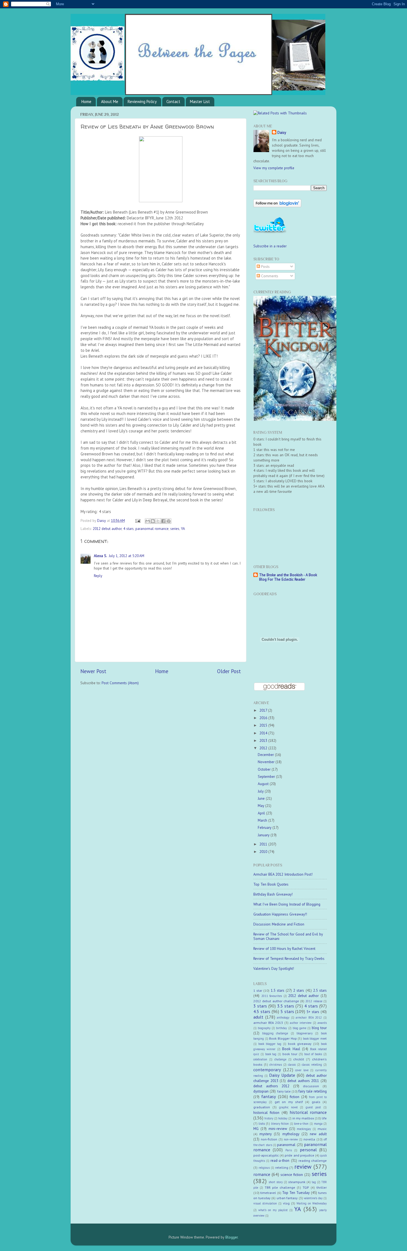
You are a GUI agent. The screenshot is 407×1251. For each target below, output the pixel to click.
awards (322, 1023)
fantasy (268, 1096)
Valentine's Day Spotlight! (273, 968)
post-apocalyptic (266, 1155)
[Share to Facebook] (163, 521)
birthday (281, 1028)
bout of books (313, 1054)
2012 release (313, 1001)
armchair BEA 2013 (268, 1023)
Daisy (102, 520)
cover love (301, 1070)
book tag (271, 1054)
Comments (269, 275)
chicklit (298, 1059)
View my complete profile (273, 167)
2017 (263, 710)
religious (264, 1168)
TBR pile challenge (280, 1187)
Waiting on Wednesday (312, 1203)
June (262, 798)
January (264, 834)
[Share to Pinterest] (168, 521)
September (267, 776)
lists (262, 1123)
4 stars (128, 528)
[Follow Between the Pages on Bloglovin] (277, 205)
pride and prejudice (299, 1155)
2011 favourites (271, 996)
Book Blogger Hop (283, 1038)
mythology (290, 1133)
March (263, 820)
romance (261, 1174)
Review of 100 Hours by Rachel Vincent (284, 948)
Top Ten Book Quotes (270, 884)
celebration (260, 1059)
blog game (299, 1028)
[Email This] (147, 521)
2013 (263, 740)
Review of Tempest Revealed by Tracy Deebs (288, 958)
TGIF (306, 1187)
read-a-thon (280, 1160)
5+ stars (312, 1011)
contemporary (267, 1069)
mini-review (278, 1128)
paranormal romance (152, 528)
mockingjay (304, 1129)
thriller (321, 1187)
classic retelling (312, 1065)
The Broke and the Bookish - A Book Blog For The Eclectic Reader (288, 577)
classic (292, 1065)
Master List (200, 101)
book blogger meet (315, 1038)
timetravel (268, 1193)
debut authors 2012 (271, 1085)
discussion (311, 1086)
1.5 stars (277, 990)
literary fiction (280, 1124)
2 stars (298, 990)
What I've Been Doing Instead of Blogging (286, 904)
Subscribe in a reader (270, 245)
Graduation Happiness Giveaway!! (280, 914)
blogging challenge (275, 1033)
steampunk (296, 1182)
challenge (280, 1059)
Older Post (229, 671)
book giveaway (299, 1044)
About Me (109, 101)
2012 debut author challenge (276, 1001)
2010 (263, 851)
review (302, 1166)
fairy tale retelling (312, 1091)
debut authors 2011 (303, 1080)
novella (309, 1139)
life (324, 1118)
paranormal (286, 1144)
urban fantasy (287, 1198)
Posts (265, 266)
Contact (173, 101)
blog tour (319, 1027)
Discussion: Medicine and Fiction (278, 924)
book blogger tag (269, 1044)
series (174, 528)
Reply (98, 575)
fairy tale (284, 1091)
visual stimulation (265, 1203)
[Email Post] (137, 520)
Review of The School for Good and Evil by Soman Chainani (288, 936)
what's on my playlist (273, 1210)
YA (183, 528)
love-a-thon (301, 1124)
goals (316, 1102)
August (264, 783)
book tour (289, 1054)
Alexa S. (100, 555)
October (265, 769)
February (265, 827)
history (268, 1118)
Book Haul (291, 1048)
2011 (263, 844)
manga (318, 1124)
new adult (318, 1133)
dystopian (261, 1091)
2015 (263, 725)
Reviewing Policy (142, 101)
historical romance (308, 1112)
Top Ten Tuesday (296, 1192)
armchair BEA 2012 (309, 1017)
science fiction (291, 1174)
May (261, 805)
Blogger (231, 1237)
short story (276, 1182)
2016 (263, 717)
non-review (291, 1139)
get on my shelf (289, 1102)
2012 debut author (107, 528)
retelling (281, 1167)
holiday (282, 1118)
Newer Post (93, 671)
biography (264, 1028)
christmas (275, 1065)
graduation (261, 1107)
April (262, 813)
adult (258, 1017)
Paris (288, 1150)
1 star (257, 990)
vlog (286, 1203)
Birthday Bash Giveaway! (273, 894)
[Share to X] (158, 521)
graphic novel (288, 1107)
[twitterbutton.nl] (269, 232)
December (266, 754)
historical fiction (266, 1112)
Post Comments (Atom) (120, 682)
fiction (294, 1096)
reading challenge (312, 1160)
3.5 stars (285, 1006)
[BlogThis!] (153, 521)
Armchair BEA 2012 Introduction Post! (283, 874)
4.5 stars (261, 1011)
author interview (300, 1023)
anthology (283, 1017)
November (266, 761)
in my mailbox (303, 1118)
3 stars (260, 1006)
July (261, 791)
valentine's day (313, 1198)
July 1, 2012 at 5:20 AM (126, 555)
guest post (313, 1107)
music (322, 1129)
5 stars (287, 1011)
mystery (265, 1133)
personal (308, 1149)
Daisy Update (282, 1075)
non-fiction (269, 1139)
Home (86, 101)
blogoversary (305, 1033)
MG (256, 1128)
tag (314, 1182)
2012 (263, 747)
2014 (263, 732)
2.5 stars (320, 990)
